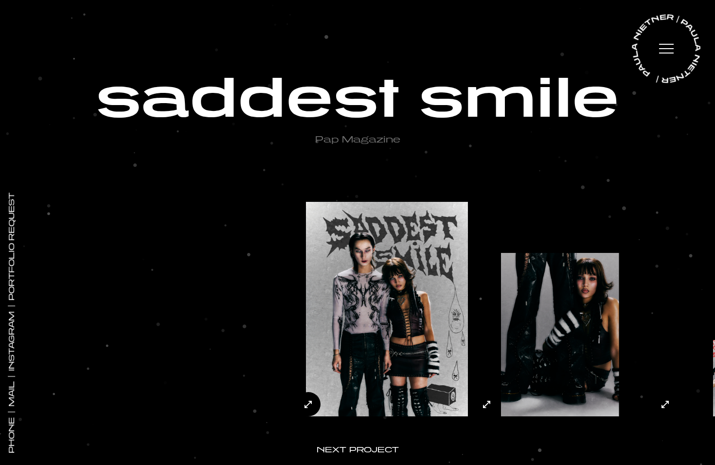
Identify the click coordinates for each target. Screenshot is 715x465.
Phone (11, 435)
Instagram (11, 341)
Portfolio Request (11, 247)
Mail (11, 394)
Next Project (358, 449)
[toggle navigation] (666, 50)
